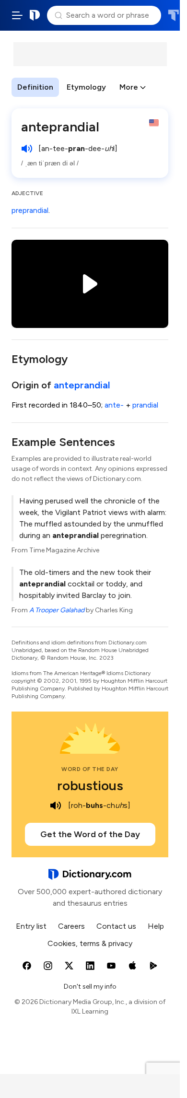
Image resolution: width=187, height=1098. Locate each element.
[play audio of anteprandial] (27, 148)
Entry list (31, 926)
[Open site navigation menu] (17, 15)
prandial (145, 404)
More (128, 87)
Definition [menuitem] (35, 87)
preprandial (30, 210)
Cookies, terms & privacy (89, 943)
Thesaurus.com (173, 15)
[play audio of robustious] (55, 805)
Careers (71, 926)
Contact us (116, 926)
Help (156, 926)
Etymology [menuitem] (86, 87)
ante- (114, 404)
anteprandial (82, 385)
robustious (90, 785)
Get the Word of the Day (90, 834)
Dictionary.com (35, 15)
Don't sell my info (90, 986)
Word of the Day (89, 769)
